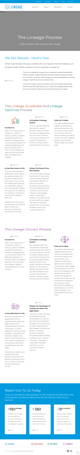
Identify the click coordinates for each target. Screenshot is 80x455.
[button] (70, 1)
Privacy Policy (8, 451)
